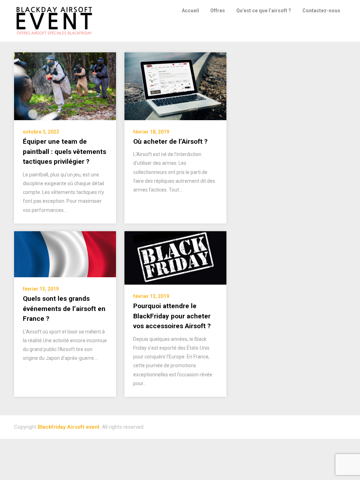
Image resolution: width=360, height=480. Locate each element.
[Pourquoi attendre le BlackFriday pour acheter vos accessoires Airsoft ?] (175, 257)
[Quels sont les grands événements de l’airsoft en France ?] (65, 254)
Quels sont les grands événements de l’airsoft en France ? (64, 308)
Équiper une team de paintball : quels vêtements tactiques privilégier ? (64, 151)
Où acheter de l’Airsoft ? (170, 141)
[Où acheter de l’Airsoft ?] (175, 86)
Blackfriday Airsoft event (68, 427)
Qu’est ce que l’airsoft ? (263, 10)
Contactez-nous (321, 10)
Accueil (190, 10)
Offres (217, 10)
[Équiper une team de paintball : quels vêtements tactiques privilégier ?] (65, 86)
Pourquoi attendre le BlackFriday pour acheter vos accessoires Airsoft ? (172, 316)
